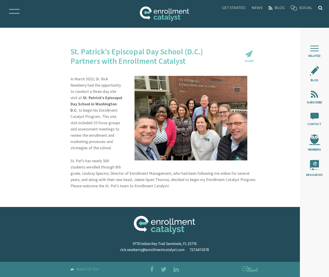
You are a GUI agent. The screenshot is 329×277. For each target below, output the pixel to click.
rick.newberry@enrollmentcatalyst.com (152, 249)
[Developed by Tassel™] (250, 270)
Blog (280, 8)
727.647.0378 (199, 249)
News (257, 8)
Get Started (234, 8)
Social (305, 8)
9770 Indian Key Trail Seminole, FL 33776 (165, 243)
